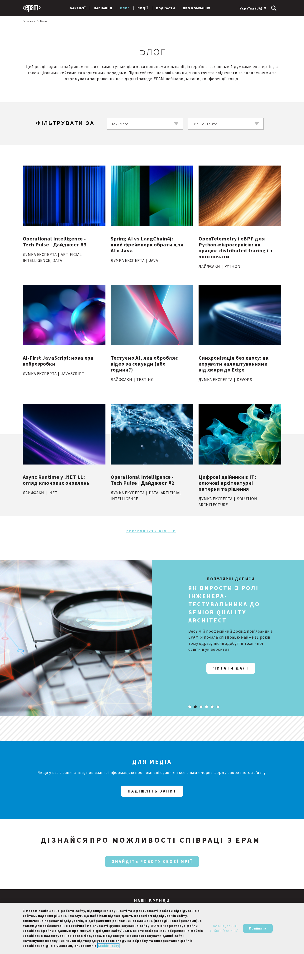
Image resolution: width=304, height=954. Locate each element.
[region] (152, 928)
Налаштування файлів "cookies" (224, 928)
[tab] (189, 706)
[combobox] (145, 124)
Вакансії (78, 8)
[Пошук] (273, 8)
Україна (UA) (251, 8)
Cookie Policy (108, 946)
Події (143, 8)
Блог (124, 8)
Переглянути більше (151, 531)
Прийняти (257, 928)
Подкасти (165, 8)
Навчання (103, 8)
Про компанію (196, 8)
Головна (29, 21)
